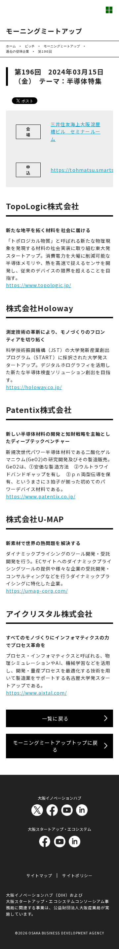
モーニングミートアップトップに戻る (55, 746)
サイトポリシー (77, 875)
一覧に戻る (55, 718)
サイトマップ (39, 875)
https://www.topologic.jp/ (38, 285)
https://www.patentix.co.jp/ (40, 496)
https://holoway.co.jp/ (34, 387)
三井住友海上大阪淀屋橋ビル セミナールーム (75, 131)
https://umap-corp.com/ (37, 590)
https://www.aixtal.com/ (36, 692)
